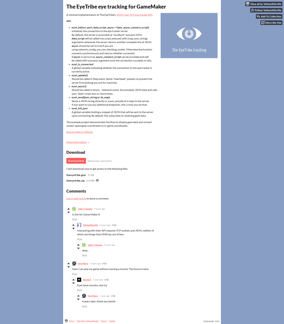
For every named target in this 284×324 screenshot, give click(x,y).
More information (76, 142)
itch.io (71, 321)
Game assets (208, 321)
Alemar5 (87, 279)
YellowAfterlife (90, 225)
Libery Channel (85, 209)
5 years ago (95, 263)
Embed (112, 321)
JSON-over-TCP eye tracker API (134, 14)
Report (104, 321)
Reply (74, 219)
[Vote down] (68, 212)
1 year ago (98, 279)
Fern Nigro (83, 263)
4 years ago (99, 209)
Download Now (76, 160)
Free (217, 321)
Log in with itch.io (76, 198)
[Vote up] (68, 209)
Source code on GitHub (79, 131)
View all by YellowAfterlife (87, 321)
